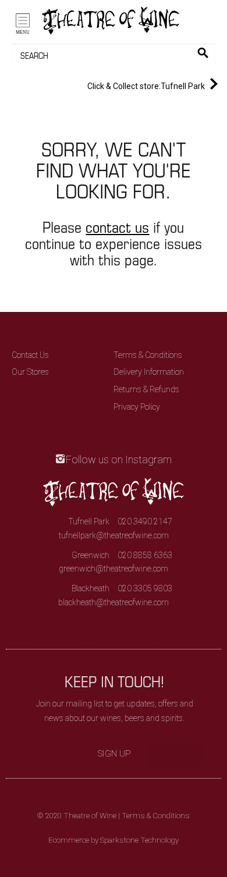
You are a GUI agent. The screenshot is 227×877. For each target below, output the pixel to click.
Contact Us (30, 355)
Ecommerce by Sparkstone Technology (113, 840)
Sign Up (114, 753)
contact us (117, 226)
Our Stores (30, 372)
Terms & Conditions (148, 355)
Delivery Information (149, 372)
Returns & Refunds (146, 389)
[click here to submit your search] (203, 52)
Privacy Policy (137, 406)
